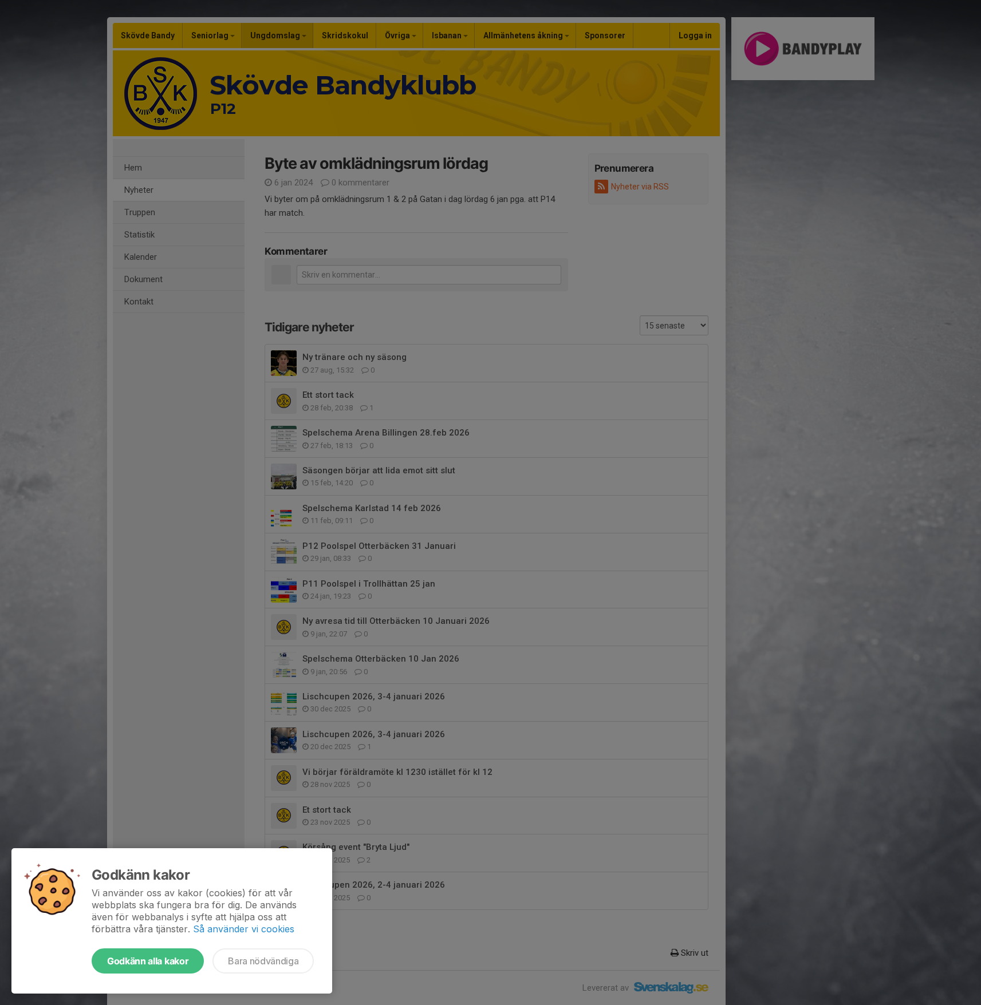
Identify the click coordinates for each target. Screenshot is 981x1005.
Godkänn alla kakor (147, 961)
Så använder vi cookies (243, 929)
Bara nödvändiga (263, 961)
